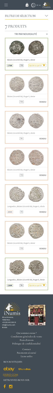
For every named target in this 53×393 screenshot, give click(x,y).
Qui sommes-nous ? (26, 332)
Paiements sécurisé (26, 352)
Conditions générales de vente (26, 336)
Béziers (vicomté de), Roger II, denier (21, 60)
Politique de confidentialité (26, 343)
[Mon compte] (32, 5)
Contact (26, 349)
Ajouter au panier (35, 65)
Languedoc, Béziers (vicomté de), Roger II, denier (26, 280)
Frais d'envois (26, 340)
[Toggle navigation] (6, 5)
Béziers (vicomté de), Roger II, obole (21, 133)
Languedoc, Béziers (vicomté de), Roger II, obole (26, 206)
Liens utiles (26, 356)
